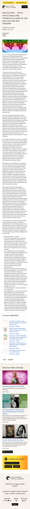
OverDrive (18, 326)
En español (10, 359)
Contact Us (15, 486)
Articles (20, 12)
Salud (4, 359)
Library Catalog (12, 326)
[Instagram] (6, 500)
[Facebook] (4, 500)
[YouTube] (8, 500)
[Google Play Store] (25, 500)
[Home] (9, 6)
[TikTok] (11, 500)
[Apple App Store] (23, 500)
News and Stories (8, 12)
